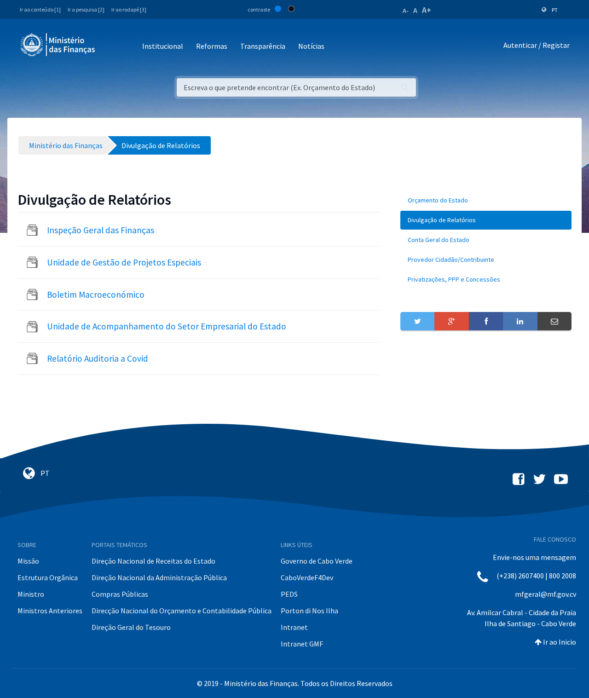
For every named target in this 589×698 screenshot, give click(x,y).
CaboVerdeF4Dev (307, 577)
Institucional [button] (162, 46)
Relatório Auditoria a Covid (97, 358)
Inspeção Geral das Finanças (100, 230)
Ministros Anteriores (49, 610)
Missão (28, 560)
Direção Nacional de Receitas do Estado (153, 560)
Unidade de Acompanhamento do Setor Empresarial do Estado (166, 326)
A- (406, 10)
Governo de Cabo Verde (316, 560)
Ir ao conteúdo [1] (40, 9)
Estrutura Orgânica (47, 577)
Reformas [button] (211, 46)
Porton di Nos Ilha (309, 610)
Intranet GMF (302, 643)
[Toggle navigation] (110, 46)
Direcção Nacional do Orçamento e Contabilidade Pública (181, 610)
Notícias (311, 46)
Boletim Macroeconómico (95, 294)
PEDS (289, 594)
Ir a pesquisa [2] (86, 9)
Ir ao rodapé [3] (128, 9)
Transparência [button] (262, 46)
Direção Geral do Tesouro (131, 627)
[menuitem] (486, 200)
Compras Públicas (120, 594)
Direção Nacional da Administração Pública (159, 577)
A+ (426, 10)
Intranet (294, 627)
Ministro (30, 594)
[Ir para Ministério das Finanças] (58, 44)
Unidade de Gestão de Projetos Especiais (124, 262)
